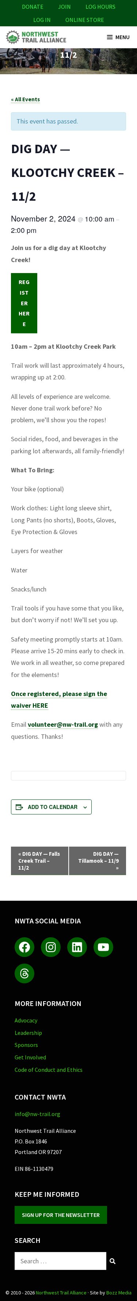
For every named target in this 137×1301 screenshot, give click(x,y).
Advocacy (26, 1020)
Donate (32, 6)
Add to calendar (52, 806)
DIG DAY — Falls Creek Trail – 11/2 (39, 860)
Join (64, 6)
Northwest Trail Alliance (61, 1292)
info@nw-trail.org (37, 1113)
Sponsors (26, 1044)
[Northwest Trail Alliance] (36, 37)
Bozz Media (119, 1292)
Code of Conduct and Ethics (49, 1069)
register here (24, 303)
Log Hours (100, 6)
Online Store (84, 19)
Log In (42, 19)
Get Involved (30, 1057)
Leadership (28, 1032)
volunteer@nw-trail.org (63, 724)
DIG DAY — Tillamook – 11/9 (98, 860)
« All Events (25, 99)
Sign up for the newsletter (61, 1214)
